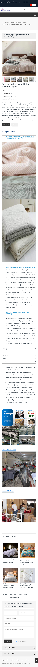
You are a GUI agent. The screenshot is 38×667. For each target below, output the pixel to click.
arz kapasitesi (6, 99)
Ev (2, 22)
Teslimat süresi (6, 96)
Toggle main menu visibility (35, 14)
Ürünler (7, 22)
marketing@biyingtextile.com (9, 2)
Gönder (8, 641)
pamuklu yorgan (23, 595)
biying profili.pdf (10, 536)
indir (15, 125)
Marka (4, 91)
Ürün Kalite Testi (8, 491)
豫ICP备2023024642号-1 (8, 663)
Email (6, 125)
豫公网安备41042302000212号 (22, 663)
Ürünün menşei (6, 94)
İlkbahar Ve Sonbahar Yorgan (18, 22)
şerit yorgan (13, 595)
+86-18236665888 (24, 2)
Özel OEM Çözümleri (9, 450)
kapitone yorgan (14, 597)
